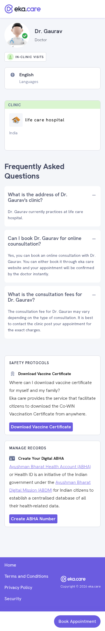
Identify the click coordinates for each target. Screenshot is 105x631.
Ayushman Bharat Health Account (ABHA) (50, 467)
